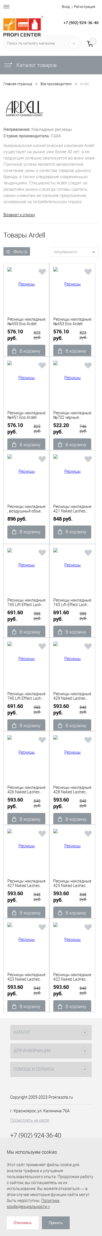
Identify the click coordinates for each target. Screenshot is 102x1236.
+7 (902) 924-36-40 (81, 22)
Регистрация (84, 7)
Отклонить (23, 1223)
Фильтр (20, 251)
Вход (66, 7)
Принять (56, 1223)
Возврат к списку (19, 215)
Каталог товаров (36, 65)
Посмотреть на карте (29, 1120)
